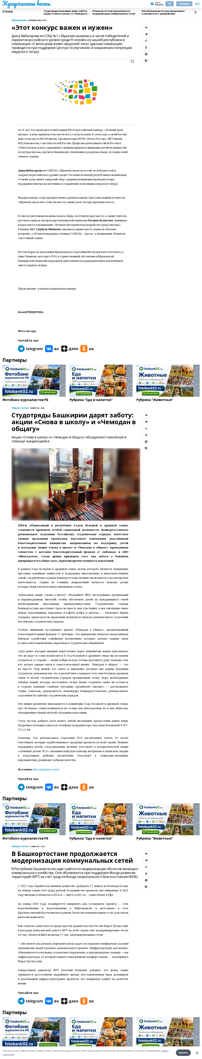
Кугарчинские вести (26, 3)
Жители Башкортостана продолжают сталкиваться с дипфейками (163, 12)
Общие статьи (20, 408)
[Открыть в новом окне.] (30, 348)
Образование (19, 20)
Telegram (184, 3)
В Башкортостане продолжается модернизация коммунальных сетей (113, 12)
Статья (7, 11)
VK (169, 3)
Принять (183, 1052)
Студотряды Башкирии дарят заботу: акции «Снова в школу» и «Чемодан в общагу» (65, 12)
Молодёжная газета (46, 769)
